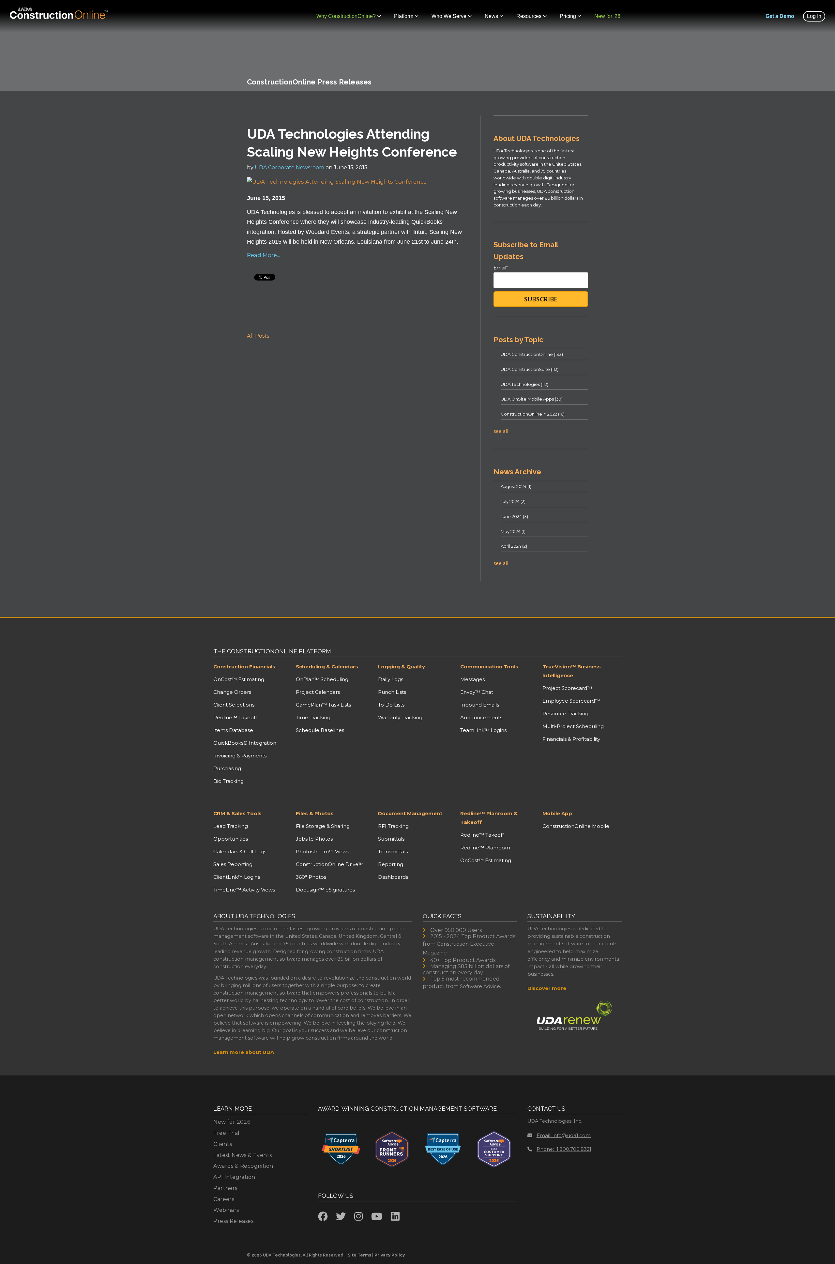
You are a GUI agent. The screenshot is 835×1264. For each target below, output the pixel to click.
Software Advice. (480, 986)
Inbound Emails (479, 705)
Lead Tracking (230, 826)
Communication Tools (489, 666)
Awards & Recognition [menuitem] (243, 1166)
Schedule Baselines (320, 730)
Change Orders (232, 692)
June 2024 (514, 516)
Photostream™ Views (322, 851)
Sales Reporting (232, 864)
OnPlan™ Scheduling (322, 679)
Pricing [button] (568, 16)
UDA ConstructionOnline (532, 354)
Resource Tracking (565, 713)
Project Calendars (318, 692)
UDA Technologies (524, 384)
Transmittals (393, 851)
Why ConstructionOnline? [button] (346, 16)
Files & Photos (315, 813)
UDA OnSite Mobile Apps (532, 399)
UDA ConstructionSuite (529, 369)
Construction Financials (244, 666)
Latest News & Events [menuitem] (242, 1155)
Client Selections (233, 705)
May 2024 (513, 531)
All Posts (258, 336)
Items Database (233, 730)
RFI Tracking (393, 826)
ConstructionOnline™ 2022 (533, 414)
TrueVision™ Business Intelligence (571, 670)
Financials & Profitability (571, 739)
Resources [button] (528, 16)
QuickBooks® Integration (244, 743)
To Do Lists (391, 705)
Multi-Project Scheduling (573, 726)
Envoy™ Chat (476, 692)
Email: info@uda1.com (564, 1135)
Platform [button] (403, 16)
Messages (472, 679)
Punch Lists (392, 692)
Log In (814, 16)
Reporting (390, 864)
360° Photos (311, 877)
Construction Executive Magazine (458, 948)
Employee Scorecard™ (571, 701)
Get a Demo (780, 16)
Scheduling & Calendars (327, 666)
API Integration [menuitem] (234, 1177)
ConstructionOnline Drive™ (329, 864)
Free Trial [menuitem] (226, 1133)
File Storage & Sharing (323, 826)
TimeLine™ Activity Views (244, 890)
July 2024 (513, 501)
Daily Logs (390, 679)
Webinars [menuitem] (226, 1210)
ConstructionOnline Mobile (575, 826)
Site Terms (359, 1255)
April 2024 (514, 546)
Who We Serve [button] (449, 16)
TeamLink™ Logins (483, 730)
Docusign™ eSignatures (325, 890)
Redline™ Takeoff (235, 717)
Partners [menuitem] (225, 1188)
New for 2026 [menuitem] (231, 1122)
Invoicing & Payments (239, 756)
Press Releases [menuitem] (233, 1221)
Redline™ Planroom (485, 848)
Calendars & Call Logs (239, 851)
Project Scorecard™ (567, 688)
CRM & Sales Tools (237, 813)
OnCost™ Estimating (238, 679)
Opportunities (230, 839)
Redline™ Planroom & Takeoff (489, 817)
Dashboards (393, 877)
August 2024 (516, 486)
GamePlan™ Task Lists (323, 705)
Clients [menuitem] (222, 1144)
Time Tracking (313, 717)
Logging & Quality (401, 666)
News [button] (491, 16)
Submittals (391, 839)
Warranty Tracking (400, 717)
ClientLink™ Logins (236, 877)
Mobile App (557, 813)
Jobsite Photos (314, 839)
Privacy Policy (389, 1255)
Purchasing (227, 768)
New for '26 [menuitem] (607, 16)
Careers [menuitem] (223, 1199)
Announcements (481, 717)
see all (500, 431)
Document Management (410, 813)
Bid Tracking (228, 781)
